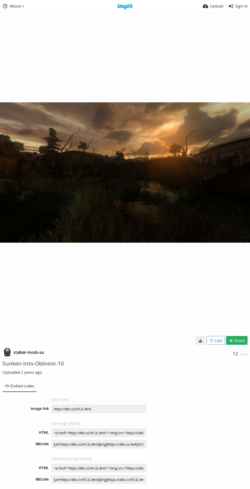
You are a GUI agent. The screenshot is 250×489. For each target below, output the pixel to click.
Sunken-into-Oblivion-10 (33, 363)
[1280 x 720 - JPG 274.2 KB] (200, 340)
